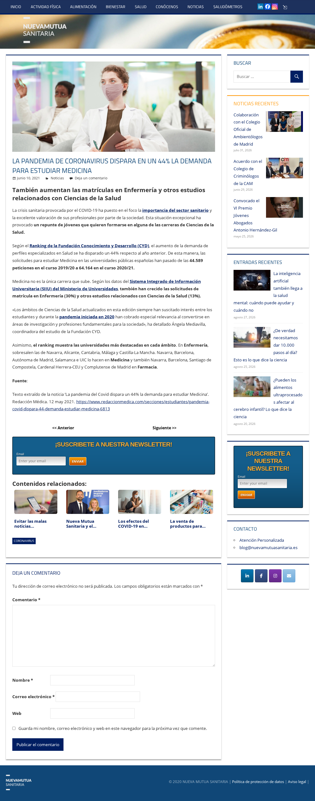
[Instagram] (275, 6)
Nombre (22, 680)
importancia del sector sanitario (175, 210)
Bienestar (115, 7)
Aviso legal (297, 781)
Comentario (26, 599)
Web (16, 713)
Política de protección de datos (258, 781)
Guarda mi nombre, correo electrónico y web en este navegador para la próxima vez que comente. (112, 728)
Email (20, 454)
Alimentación (83, 7)
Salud (140, 7)
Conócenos (167, 7)
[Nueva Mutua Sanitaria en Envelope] (289, 575)
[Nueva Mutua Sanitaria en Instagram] (275, 575)
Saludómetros (227, 7)
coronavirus (24, 541)
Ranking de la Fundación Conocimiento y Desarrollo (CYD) (89, 245)
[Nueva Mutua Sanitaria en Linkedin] (247, 575)
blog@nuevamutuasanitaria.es (268, 547)
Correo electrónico (33, 696)
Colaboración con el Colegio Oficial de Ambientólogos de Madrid (248, 129)
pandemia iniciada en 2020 (86, 317)
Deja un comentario (91, 178)
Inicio (16, 7)
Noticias (196, 7)
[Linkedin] (260, 6)
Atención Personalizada (261, 540)
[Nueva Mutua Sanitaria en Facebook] (261, 575)
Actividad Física (46, 7)
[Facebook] (268, 6)
